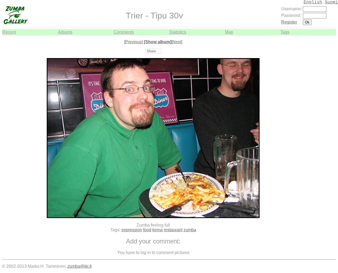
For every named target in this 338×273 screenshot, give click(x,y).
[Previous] (133, 42)
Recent (9, 32)
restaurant (173, 230)
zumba (190, 230)
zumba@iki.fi (79, 266)
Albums (65, 32)
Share (151, 51)
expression (131, 230)
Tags (284, 32)
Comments (124, 32)
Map (229, 32)
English (313, 2)
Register (289, 22)
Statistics (177, 32)
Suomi (331, 2)
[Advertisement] (320, 114)
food (147, 230)
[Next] (176, 42)
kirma (157, 230)
